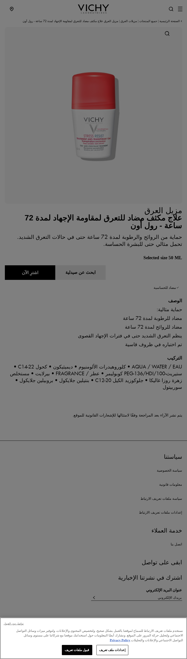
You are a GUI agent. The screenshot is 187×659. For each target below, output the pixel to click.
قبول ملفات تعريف (77, 650)
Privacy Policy (120, 640)
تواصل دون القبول (14, 623)
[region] (93, 638)
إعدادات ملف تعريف (112, 650)
